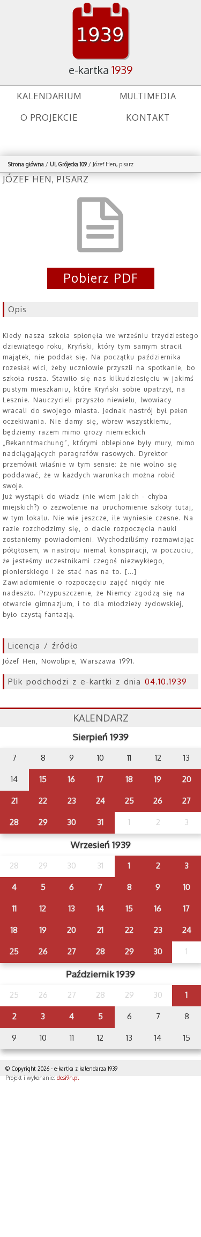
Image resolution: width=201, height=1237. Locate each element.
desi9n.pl (68, 1077)
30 (71, 822)
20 (186, 779)
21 (14, 801)
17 (100, 779)
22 (43, 801)
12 (43, 908)
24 (100, 801)
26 (157, 801)
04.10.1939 (166, 681)
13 (72, 908)
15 (43, 779)
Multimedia (148, 96)
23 (72, 801)
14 (100, 908)
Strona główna (26, 164)
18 (129, 779)
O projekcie (49, 117)
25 (129, 801)
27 (186, 801)
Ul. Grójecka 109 (68, 164)
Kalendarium (49, 96)
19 (157, 779)
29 (43, 822)
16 (71, 779)
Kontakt (148, 117)
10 (186, 887)
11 (14, 908)
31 (100, 822)
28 (14, 822)
